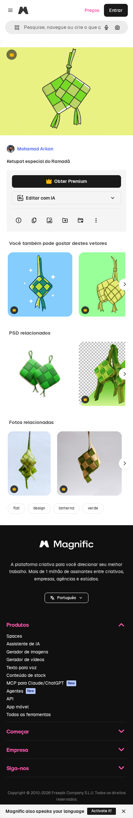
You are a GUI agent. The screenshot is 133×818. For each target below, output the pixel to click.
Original (41, 55)
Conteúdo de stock (26, 675)
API (10, 699)
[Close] (124, 811)
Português (66, 597)
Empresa (17, 749)
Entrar (116, 10)
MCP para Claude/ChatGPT (40, 683)
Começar (17, 731)
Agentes (20, 691)
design (39, 508)
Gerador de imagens (27, 652)
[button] (66, 598)
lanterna (66, 508)
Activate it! (101, 811)
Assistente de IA (23, 644)
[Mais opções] (95, 220)
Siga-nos (17, 768)
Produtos (17, 624)
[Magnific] (66, 546)
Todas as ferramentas (28, 714)
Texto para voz (21, 667)
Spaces (14, 636)
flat (16, 508)
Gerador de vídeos (25, 659)
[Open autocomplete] (14, 27)
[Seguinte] (124, 284)
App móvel (17, 707)
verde (93, 508)
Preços (92, 10)
